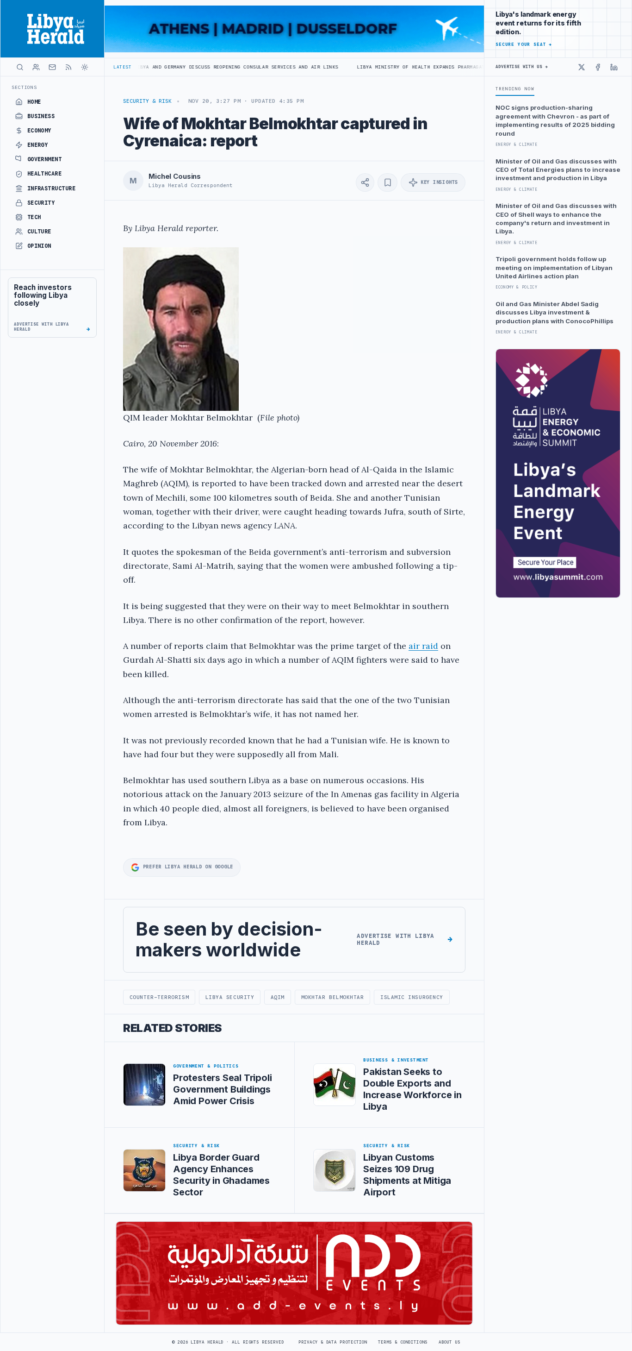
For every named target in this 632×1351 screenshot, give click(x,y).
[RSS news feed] (68, 67)
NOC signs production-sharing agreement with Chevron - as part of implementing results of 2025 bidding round (555, 120)
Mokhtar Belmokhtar (332, 997)
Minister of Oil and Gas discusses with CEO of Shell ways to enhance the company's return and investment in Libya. (556, 218)
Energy (37, 145)
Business (41, 116)
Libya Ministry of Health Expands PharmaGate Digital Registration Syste (411, 67)
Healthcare (44, 173)
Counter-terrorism (159, 997)
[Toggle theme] (84, 67)
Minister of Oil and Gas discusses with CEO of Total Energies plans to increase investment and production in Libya (558, 169)
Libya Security (229, 997)
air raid (423, 646)
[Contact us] (52, 67)
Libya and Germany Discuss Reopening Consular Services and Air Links (183, 67)
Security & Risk (147, 101)
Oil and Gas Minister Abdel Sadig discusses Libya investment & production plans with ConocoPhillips (554, 312)
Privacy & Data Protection (332, 1342)
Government (44, 159)
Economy (39, 130)
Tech (34, 217)
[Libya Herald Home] (52, 28)
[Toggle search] (19, 67)
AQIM (278, 997)
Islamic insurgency (411, 997)
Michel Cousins (175, 176)
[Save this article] (387, 182)
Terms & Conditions (402, 1342)
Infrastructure (51, 188)
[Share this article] (365, 182)
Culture (39, 231)
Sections (24, 87)
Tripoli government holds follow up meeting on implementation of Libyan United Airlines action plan (554, 267)
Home (34, 102)
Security (41, 203)
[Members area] (36, 67)
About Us (449, 1342)
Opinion (39, 246)
